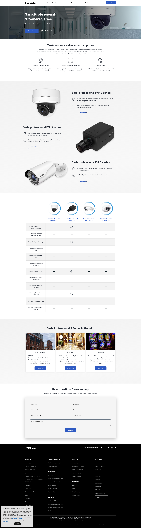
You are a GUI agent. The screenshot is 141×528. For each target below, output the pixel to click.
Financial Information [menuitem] (77, 473)
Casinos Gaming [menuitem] (100, 466)
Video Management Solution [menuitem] (55, 478)
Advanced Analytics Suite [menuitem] (55, 482)
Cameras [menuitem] (50, 475)
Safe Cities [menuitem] (98, 469)
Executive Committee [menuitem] (30, 466)
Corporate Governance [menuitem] (78, 466)
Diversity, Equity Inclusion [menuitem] (32, 476)
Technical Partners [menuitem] (53, 511)
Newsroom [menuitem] (74, 485)
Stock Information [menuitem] (76, 476)
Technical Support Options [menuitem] (55, 463)
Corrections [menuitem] (98, 476)
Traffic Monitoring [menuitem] (100, 493)
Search (100, 3)
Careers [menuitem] (27, 473)
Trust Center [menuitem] (28, 488)
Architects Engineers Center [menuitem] (56, 501)
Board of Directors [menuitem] (30, 469)
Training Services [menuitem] (52, 466)
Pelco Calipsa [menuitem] (51, 492)
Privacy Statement (17, 518)
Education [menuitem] (97, 479)
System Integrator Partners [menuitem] (55, 507)
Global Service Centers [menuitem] (31, 491)
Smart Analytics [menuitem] (52, 485)
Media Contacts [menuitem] (76, 495)
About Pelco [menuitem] (28, 463)
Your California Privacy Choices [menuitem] (75, 524)
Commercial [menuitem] (98, 473)
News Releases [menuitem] (76, 492)
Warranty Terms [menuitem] (29, 505)
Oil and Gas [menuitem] (98, 489)
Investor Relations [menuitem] (76, 463)
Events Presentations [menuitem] (78, 469)
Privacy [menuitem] (54, 524)
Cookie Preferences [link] (99, 524)
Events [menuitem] (73, 488)
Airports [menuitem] (97, 463)
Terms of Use (9, 517)
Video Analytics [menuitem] (52, 488)
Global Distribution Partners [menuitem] (55, 504)
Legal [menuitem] (26, 495)
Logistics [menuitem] (27, 498)
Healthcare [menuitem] (98, 486)
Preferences (5, 521)
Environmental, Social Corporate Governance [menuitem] (34, 480)
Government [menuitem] (98, 483)
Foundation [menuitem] (28, 485)
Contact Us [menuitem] (28, 502)
